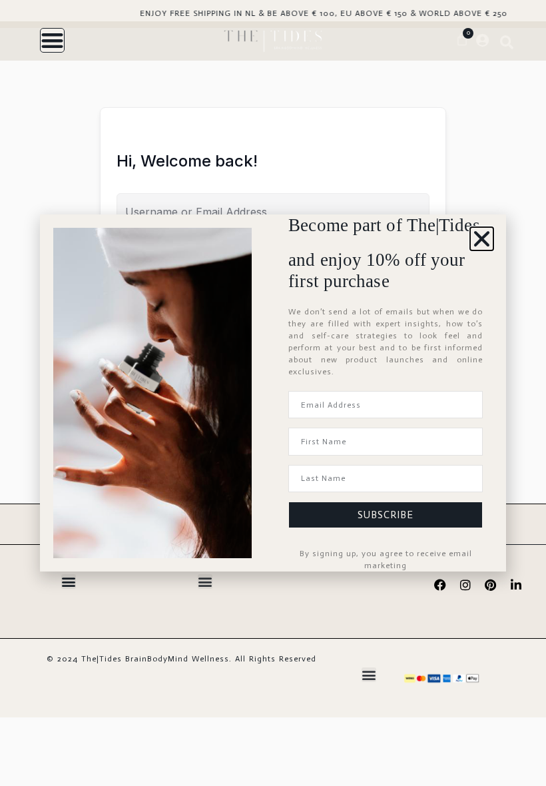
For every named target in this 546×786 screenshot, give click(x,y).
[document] (273, 393)
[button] (482, 239)
